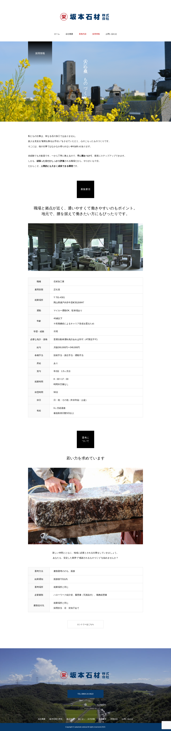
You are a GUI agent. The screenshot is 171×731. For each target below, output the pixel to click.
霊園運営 (102, 719)
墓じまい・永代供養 (86, 719)
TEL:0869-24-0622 (85, 694)
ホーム (57, 34)
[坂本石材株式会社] (85, 16)
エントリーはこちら (85, 624)
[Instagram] (85, 704)
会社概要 (69, 34)
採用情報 (96, 34)
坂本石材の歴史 (56, 719)
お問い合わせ (111, 34)
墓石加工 (70, 719)
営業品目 (114, 719)
